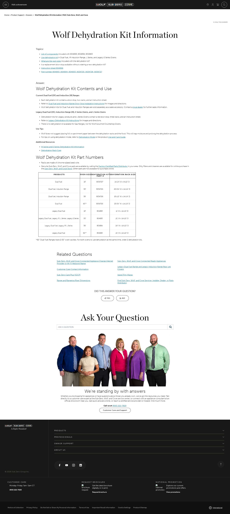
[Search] (170, 327)
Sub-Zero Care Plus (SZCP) (68, 275)
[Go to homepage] (24, 427)
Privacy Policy (31, 508)
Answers (29, 15)
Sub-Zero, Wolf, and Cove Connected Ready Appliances (142, 261)
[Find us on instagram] (73, 465)
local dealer (138, 107)
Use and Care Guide (116, 137)
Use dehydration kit (49, 57)
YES (108, 298)
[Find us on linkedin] (80, 465)
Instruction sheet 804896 (52, 68)
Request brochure (99, 492)
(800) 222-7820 (119, 406)
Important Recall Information (103, 508)
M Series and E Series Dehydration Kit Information (62, 147)
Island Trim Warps (125, 275)
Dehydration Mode (87, 137)
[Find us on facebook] (59, 465)
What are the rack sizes (51, 61)
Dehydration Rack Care (51, 150)
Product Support (17, 15)
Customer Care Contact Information (72, 269)
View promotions (173, 492)
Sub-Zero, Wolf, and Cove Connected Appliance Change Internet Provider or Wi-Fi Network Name (85, 262)
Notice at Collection (16, 508)
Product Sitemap (140, 508)
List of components (49, 54)
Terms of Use (84, 508)
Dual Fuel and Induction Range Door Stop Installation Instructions (76, 104)
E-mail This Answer (220, 22)
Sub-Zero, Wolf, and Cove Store (58, 168)
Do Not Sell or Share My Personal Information (58, 508)
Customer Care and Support (115, 410)
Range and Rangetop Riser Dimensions (73, 280)
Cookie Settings (124, 508)
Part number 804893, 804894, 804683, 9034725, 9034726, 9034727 (71, 72)
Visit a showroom (19, 4)
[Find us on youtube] (66, 465)
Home (6, 15)
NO (123, 298)
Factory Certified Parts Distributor (113, 166)
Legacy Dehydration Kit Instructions (64, 120)
